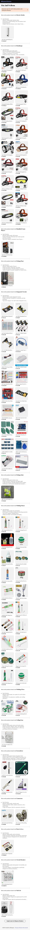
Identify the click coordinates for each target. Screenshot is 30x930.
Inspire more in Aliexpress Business (15, 921)
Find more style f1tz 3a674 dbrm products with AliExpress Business (12, 9)
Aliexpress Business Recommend (21, 927)
